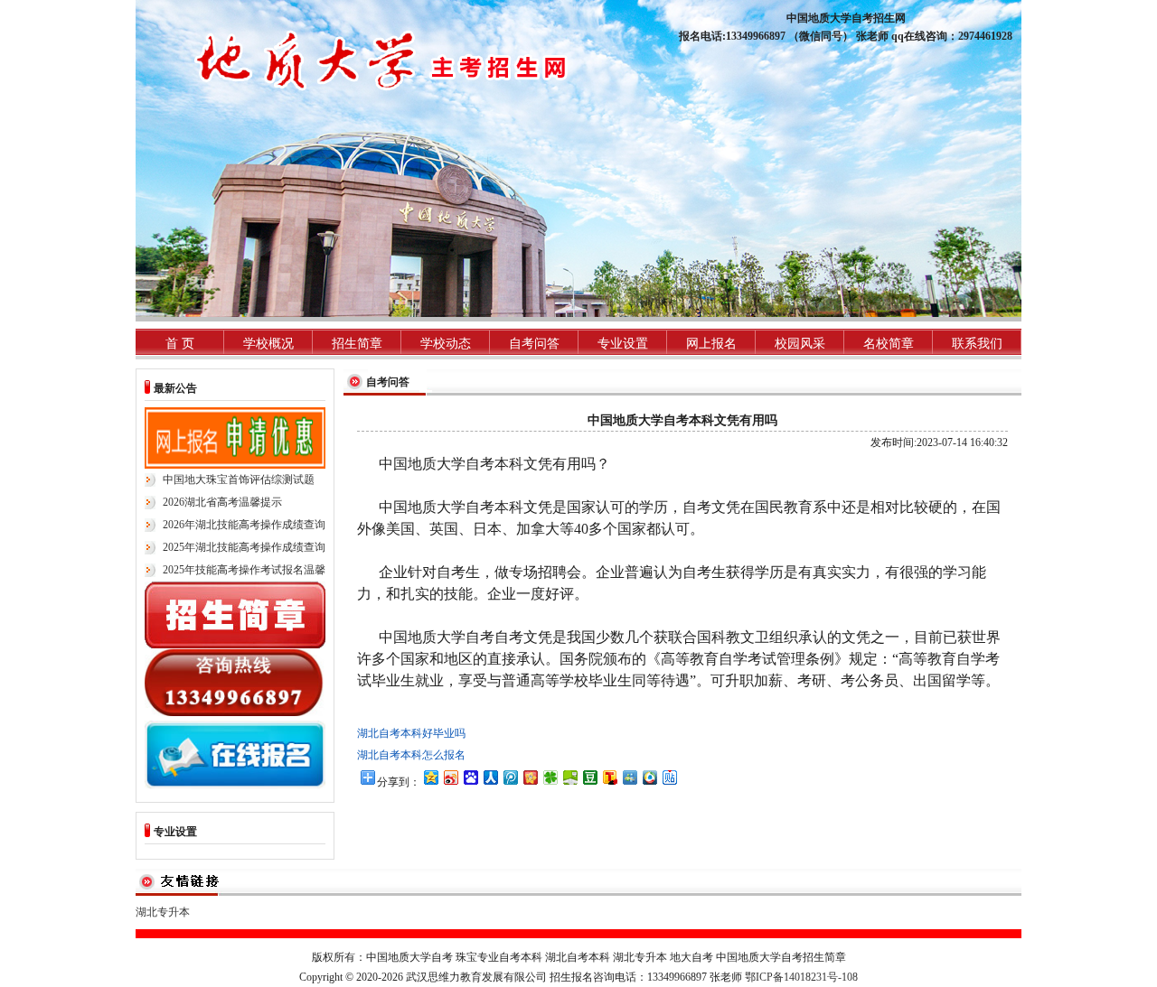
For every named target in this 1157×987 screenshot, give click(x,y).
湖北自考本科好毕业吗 (411, 733)
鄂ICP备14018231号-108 (801, 977)
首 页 (179, 343)
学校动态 (445, 343)
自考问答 (534, 343)
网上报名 (711, 343)
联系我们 (977, 343)
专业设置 (622, 343)
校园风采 (800, 343)
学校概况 (268, 343)
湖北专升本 (163, 912)
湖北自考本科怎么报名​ (411, 755)
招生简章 (357, 343)
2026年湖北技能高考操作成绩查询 (244, 524)
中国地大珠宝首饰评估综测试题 (239, 479)
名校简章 (888, 343)
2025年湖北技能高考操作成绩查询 (244, 547)
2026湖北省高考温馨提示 (222, 502)
